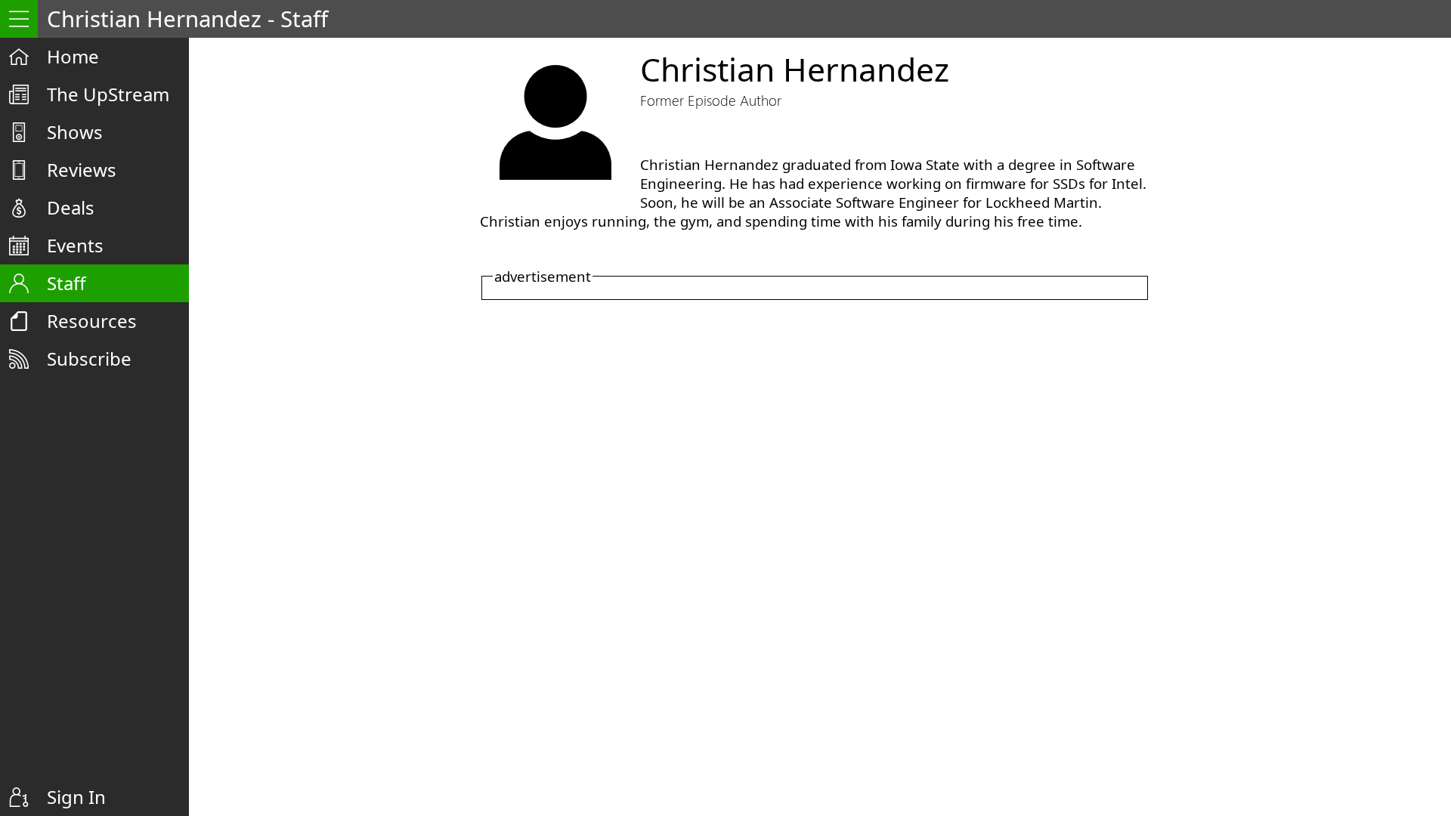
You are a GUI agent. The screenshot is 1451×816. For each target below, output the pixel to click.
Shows (75, 131)
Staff (66, 282)
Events (75, 245)
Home (73, 56)
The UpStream (108, 94)
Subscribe (89, 358)
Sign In (76, 796)
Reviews (81, 169)
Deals (70, 207)
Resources (92, 320)
